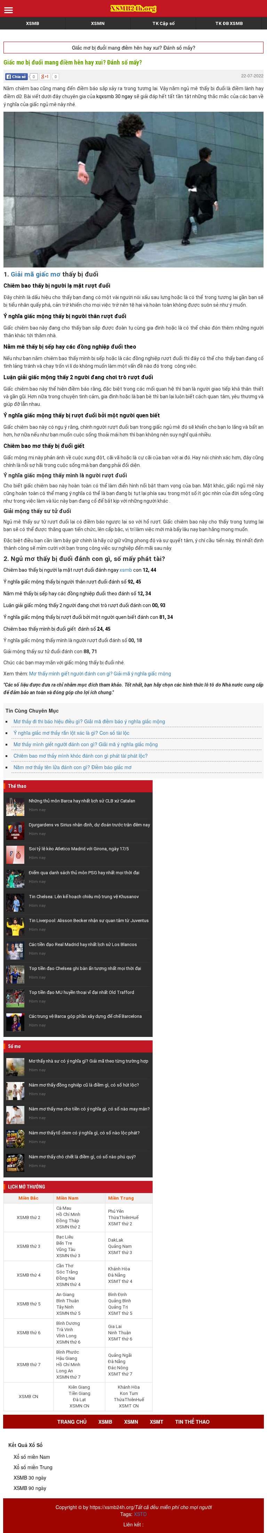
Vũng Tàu (65, 1249)
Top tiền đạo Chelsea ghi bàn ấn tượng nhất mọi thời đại (85, 968)
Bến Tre (64, 1243)
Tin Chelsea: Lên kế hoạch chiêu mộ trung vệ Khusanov (84, 896)
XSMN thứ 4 (68, 1284)
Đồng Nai (65, 1278)
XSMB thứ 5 (28, 1303)
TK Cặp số (163, 23)
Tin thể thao (192, 1421)
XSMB (32, 23)
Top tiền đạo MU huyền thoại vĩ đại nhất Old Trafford (81, 992)
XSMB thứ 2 (28, 1217)
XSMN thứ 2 (68, 1226)
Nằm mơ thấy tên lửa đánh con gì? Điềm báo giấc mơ (72, 767)
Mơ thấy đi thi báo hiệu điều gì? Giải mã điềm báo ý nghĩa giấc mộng (89, 721)
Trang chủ (72, 1421)
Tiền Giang (79, 1393)
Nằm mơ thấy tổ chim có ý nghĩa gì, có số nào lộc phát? (84, 1132)
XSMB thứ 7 (28, 1364)
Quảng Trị (118, 1307)
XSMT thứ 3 (120, 1252)
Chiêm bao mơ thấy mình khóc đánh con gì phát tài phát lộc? (81, 755)
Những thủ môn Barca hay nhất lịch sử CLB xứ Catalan (82, 800)
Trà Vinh (64, 1329)
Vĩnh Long (66, 1335)
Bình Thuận (67, 1300)
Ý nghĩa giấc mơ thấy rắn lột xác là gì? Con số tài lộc (71, 732)
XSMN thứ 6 (68, 1342)
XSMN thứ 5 (68, 1313)
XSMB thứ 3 (28, 1246)
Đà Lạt (79, 1399)
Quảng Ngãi (120, 1355)
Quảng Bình (119, 1300)
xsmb (126, 570)
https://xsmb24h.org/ (112, 1507)
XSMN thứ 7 (68, 1377)
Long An (64, 1370)
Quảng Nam (120, 1246)
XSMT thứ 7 (120, 1374)
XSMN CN (79, 1405)
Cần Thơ (64, 1265)
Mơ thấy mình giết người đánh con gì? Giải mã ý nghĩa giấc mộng (100, 673)
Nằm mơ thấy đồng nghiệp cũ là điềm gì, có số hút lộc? (84, 1085)
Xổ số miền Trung (33, 1467)
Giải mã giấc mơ (35, 274)
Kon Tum (129, 1393)
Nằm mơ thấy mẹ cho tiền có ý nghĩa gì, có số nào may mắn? (89, 1109)
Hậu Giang (66, 1358)
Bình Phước (67, 1352)
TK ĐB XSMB (229, 23)
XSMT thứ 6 (120, 1339)
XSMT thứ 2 (120, 1223)
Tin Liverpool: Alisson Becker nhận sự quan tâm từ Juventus (89, 920)
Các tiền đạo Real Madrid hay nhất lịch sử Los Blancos (83, 944)
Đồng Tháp (67, 1220)
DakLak (115, 1240)
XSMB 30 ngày (30, 1477)
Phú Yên (116, 1211)
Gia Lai (115, 1326)
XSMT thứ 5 (120, 1313)
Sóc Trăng (67, 1272)
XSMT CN (129, 1405)
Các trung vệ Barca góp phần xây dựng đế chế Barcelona (85, 1016)
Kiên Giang (79, 1387)
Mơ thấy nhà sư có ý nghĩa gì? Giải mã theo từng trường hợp (88, 1061)
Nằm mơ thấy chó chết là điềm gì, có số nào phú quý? (82, 1156)
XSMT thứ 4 (120, 1281)
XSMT (156, 1421)
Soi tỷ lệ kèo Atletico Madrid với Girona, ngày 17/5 (79, 848)
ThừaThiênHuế (123, 1217)
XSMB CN (28, 1396)
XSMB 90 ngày (30, 1487)
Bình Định (117, 1294)
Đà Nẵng (117, 1275)
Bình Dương (68, 1323)
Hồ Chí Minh (68, 1214)
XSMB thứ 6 (28, 1332)
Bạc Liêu (64, 1237)
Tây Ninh (65, 1307)
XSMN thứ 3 (68, 1255)
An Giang (65, 1294)
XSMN (98, 23)
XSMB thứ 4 (28, 1275)
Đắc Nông (118, 1367)
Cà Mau (63, 1208)
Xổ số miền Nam (32, 1456)
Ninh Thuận (119, 1332)
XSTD (140, 1513)
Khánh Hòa (119, 1268)
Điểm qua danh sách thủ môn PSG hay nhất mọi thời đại (84, 872)
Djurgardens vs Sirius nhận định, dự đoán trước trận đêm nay (89, 824)
